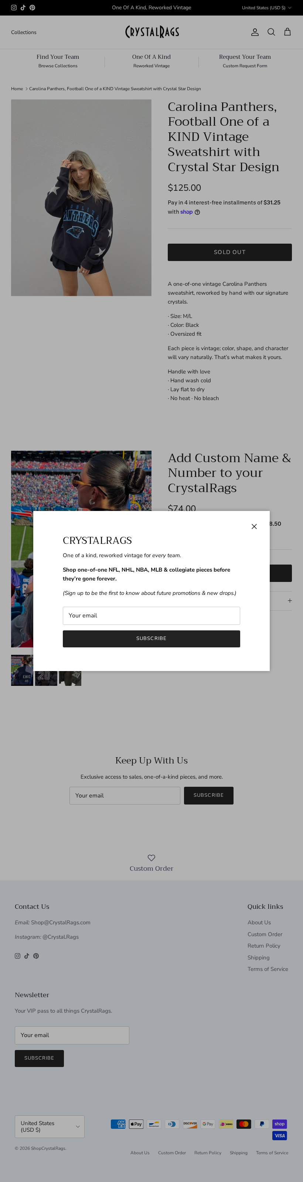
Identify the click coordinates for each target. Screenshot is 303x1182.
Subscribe (151, 638)
